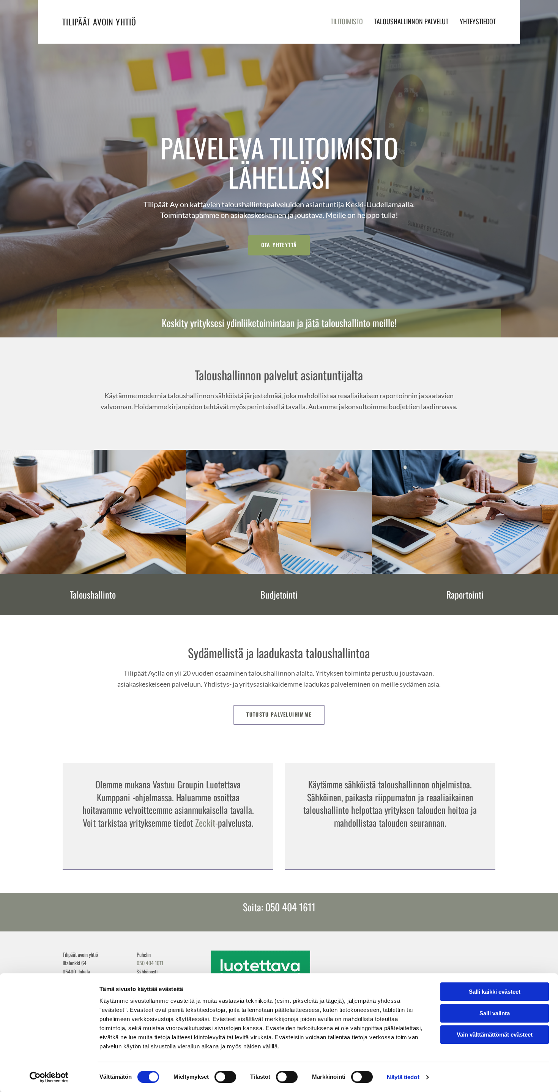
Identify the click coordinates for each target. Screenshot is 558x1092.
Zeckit (205, 822)
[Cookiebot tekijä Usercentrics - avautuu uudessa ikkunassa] (49, 1077)
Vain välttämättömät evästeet (495, 1034)
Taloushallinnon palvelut (411, 21)
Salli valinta (494, 1013)
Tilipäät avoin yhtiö (99, 22)
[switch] (225, 1077)
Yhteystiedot (478, 21)
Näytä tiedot (403, 1077)
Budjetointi (279, 594)
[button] (279, 245)
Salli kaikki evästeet (494, 991)
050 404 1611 (150, 963)
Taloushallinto (93, 594)
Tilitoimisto (347, 21)
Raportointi (465, 594)
